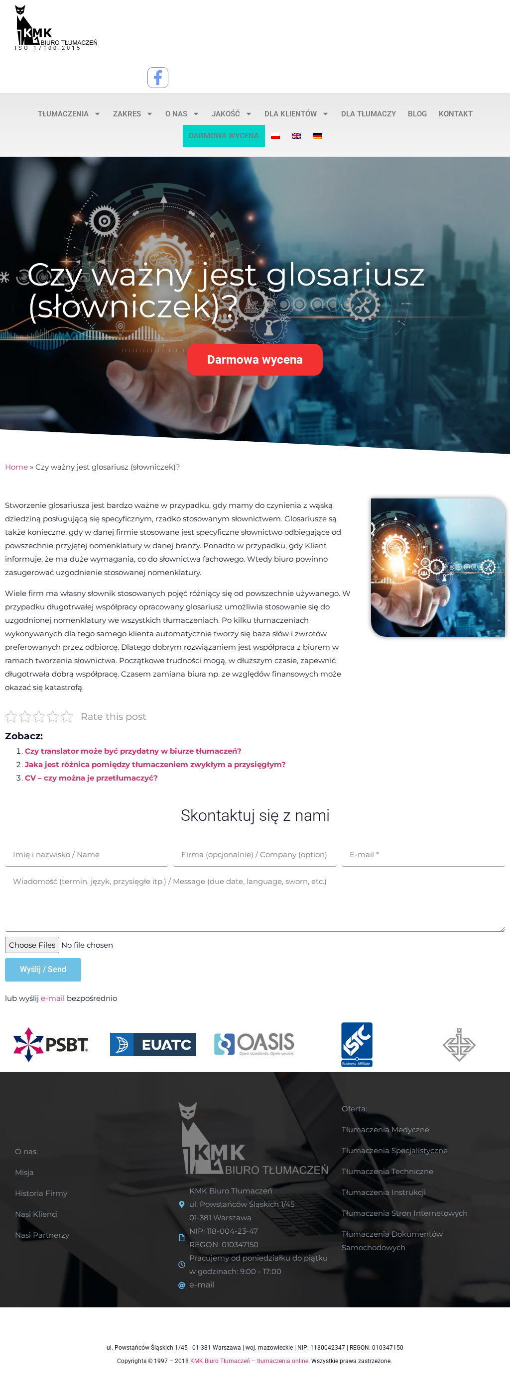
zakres (127, 113)
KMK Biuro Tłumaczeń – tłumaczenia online (249, 1361)
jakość (226, 113)
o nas (176, 113)
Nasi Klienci (36, 1214)
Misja (24, 1172)
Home (16, 467)
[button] (255, 360)
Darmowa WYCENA (224, 135)
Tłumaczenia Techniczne (387, 1171)
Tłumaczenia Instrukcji (384, 1192)
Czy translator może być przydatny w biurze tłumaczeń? (133, 751)
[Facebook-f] (157, 77)
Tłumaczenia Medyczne (385, 1129)
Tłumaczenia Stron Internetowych (405, 1213)
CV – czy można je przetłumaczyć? (91, 778)
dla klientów (290, 113)
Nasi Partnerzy (42, 1235)
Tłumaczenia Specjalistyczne (395, 1150)
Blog (417, 113)
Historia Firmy (41, 1193)
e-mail (53, 998)
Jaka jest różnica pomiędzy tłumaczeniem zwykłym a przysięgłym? (155, 764)
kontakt (456, 113)
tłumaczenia (63, 113)
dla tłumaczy (368, 113)
